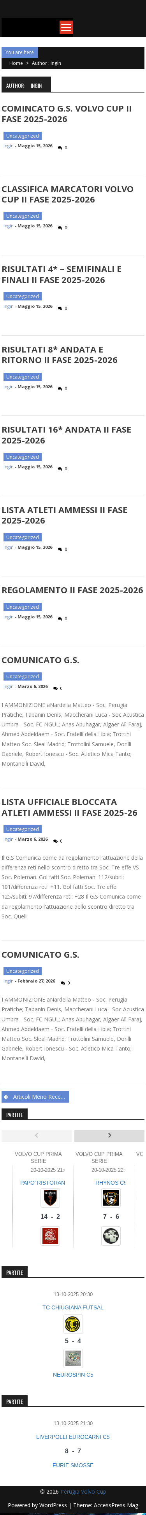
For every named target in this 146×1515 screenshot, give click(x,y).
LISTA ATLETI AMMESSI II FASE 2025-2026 (64, 515)
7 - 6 (111, 1216)
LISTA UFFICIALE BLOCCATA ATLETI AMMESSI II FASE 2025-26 (69, 807)
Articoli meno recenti (40, 1096)
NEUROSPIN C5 (73, 1375)
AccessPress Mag (116, 1505)
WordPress (54, 1505)
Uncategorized (22, 136)
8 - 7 (73, 1451)
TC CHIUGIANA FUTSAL (73, 1307)
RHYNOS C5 (111, 1183)
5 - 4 (73, 1341)
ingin (9, 145)
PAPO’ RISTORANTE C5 (50, 1183)
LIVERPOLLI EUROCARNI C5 (73, 1437)
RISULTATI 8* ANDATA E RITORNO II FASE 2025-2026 (60, 354)
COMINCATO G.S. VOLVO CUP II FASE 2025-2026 (67, 113)
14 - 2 (50, 1216)
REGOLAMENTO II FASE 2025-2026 (72, 589)
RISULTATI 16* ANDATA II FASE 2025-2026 (66, 434)
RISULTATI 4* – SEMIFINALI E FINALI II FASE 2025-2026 (61, 274)
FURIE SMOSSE (73, 1465)
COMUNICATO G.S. (40, 659)
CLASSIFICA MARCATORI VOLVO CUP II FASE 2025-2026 (68, 194)
